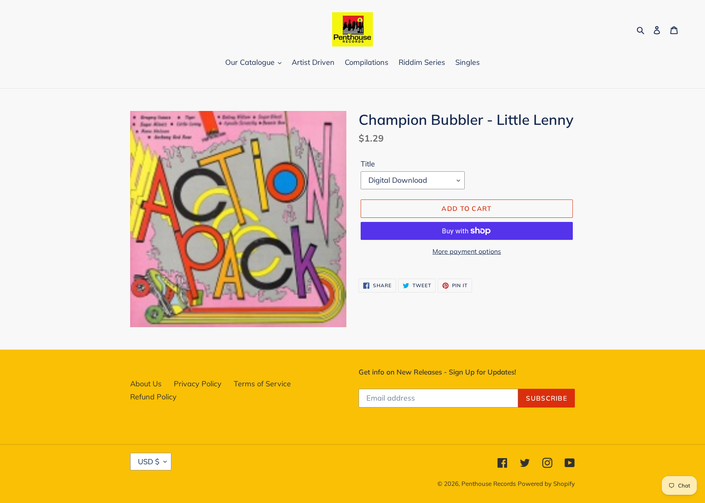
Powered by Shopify (546, 483)
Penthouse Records (488, 483)
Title (368, 163)
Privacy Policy (198, 383)
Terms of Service (262, 383)
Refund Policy (153, 396)
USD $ (149, 461)
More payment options (466, 251)
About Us (146, 383)
